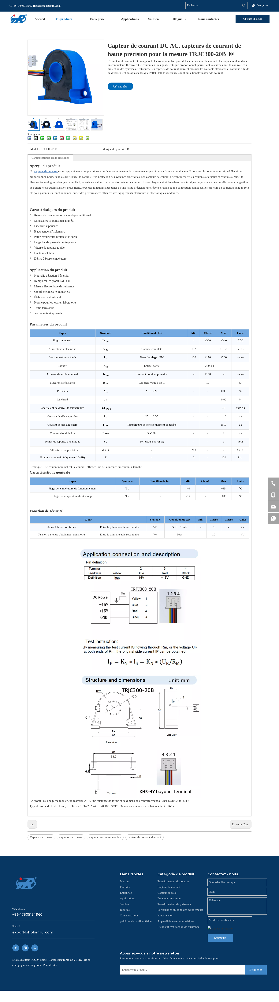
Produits (125, 887)
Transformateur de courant (173, 881)
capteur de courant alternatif (144, 837)
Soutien (124, 904)
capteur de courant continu (105, 837)
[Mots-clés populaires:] (243, 5)
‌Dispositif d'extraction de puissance (178, 926)
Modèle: (35, 149)
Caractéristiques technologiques (50, 157)
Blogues (125, 909)
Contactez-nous (129, 915)
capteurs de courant (71, 837)
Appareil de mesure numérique (176, 921)
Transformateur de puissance (175, 904)
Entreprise (126, 892)
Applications (127, 898)
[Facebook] (15, 947)
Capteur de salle (167, 892)
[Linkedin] (25, 947)
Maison (124, 881)
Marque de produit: (113, 149)
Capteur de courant (41, 837)
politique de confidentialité (136, 921)
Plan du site (50, 965)
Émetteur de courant (169, 898)
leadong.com (34, 965)
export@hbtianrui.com (48, 5)
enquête (122, 86)
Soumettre (220, 937)
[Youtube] (34, 947)
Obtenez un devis (252, 18)
